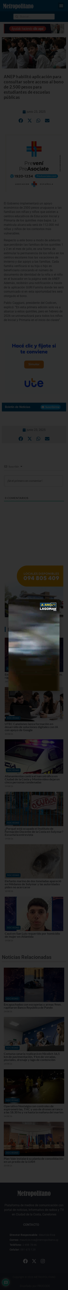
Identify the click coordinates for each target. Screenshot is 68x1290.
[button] (53, 605)
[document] (34, 645)
